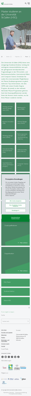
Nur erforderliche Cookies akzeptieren (15, 206)
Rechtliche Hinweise (15, 218)
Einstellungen (15, 210)
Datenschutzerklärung (15, 217)
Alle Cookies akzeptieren (15, 201)
